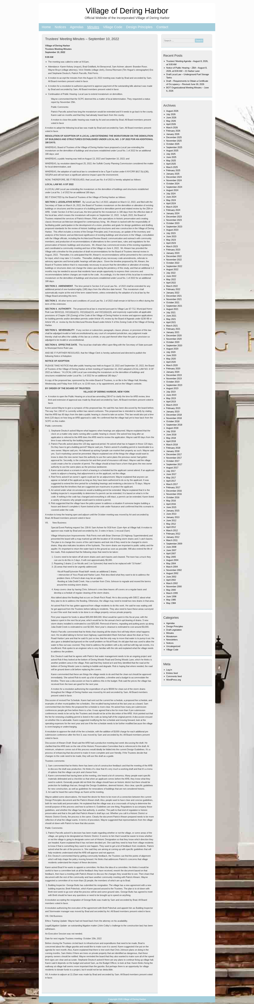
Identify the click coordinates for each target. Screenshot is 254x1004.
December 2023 (174, 216)
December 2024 (174, 177)
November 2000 (174, 586)
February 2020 (173, 368)
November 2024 (174, 180)
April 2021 (171, 322)
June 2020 (171, 355)
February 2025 (173, 170)
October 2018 (172, 421)
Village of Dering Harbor (127, 10)
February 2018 (173, 448)
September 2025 (174, 147)
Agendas (76, 27)
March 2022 (172, 286)
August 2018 (172, 428)
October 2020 (172, 342)
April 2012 (171, 527)
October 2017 (172, 461)
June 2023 (171, 236)
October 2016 (172, 497)
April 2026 (171, 124)
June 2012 (171, 520)
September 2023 (174, 226)
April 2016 (171, 504)
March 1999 (172, 593)
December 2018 (174, 414)
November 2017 (174, 457)
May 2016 (171, 500)
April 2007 (171, 553)
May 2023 (171, 240)
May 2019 (171, 398)
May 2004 (171, 563)
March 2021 (172, 325)
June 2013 (171, 514)
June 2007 (171, 550)
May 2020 (171, 358)
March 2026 (172, 127)
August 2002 (172, 573)
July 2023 (171, 233)
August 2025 (172, 150)
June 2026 (171, 117)
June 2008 (171, 547)
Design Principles (139, 27)
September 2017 (174, 464)
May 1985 (171, 599)
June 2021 (171, 315)
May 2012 (171, 524)
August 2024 (172, 190)
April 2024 (171, 203)
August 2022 (172, 269)
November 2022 (174, 259)
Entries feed (172, 673)
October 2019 (172, 381)
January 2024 (172, 213)
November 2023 (174, 220)
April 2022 (171, 282)
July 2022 (171, 273)
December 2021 (174, 296)
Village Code (112, 27)
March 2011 (172, 540)
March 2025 (172, 167)
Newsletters (172, 639)
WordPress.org (173, 679)
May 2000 (171, 590)
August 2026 (172, 111)
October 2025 (172, 144)
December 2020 (174, 335)
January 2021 (172, 332)
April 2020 (171, 362)
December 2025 (174, 137)
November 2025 (174, 140)
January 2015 (172, 510)
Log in (169, 669)
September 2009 (174, 543)
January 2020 (172, 372)
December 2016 (174, 491)
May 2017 (171, 477)
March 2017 (172, 484)
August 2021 (172, 309)
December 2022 (174, 256)
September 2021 (174, 306)
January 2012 (172, 537)
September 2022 (174, 266)
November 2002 (174, 570)
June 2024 (171, 197)
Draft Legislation (174, 630)
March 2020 (172, 365)
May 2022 (171, 279)
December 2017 (174, 454)
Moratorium (171, 636)
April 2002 (171, 580)
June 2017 (171, 474)
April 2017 (171, 481)
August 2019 (172, 388)
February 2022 (173, 289)
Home (46, 27)
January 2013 (172, 517)
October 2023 (172, 223)
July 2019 (171, 391)
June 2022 (171, 276)
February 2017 (173, 487)
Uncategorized (173, 646)
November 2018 (174, 418)
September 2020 (174, 345)
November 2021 (174, 299)
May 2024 (171, 200)
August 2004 (172, 560)
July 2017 (171, 471)
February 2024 (173, 210)
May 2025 (171, 160)
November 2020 (174, 339)
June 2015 (171, 507)
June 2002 (171, 576)
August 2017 (172, 467)
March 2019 (172, 405)
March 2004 (172, 566)
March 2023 (172, 246)
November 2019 (174, 378)
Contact (162, 27)
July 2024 (171, 193)
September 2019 (174, 385)
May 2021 (171, 319)
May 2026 (171, 121)
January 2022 (172, 292)
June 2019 (171, 395)
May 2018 (171, 438)
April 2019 (171, 401)
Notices (60, 27)
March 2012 (172, 530)
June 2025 (171, 157)
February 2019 (173, 408)
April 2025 (171, 163)
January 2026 (172, 134)
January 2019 (172, 411)
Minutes (93, 27)
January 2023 (172, 253)
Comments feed (174, 676)
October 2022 (172, 263)
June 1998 (171, 596)
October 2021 (172, 302)
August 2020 (172, 348)
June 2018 (171, 434)
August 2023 (172, 230)
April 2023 (171, 243)
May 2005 (171, 557)
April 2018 (171, 441)
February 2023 (173, 249)
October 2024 (172, 183)
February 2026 (173, 130)
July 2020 (171, 352)
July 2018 (171, 431)
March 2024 (172, 206)
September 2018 (174, 424)
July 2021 (171, 312)
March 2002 (172, 583)
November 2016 (174, 494)
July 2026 (171, 114)
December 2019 (174, 375)
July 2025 (171, 154)
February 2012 (173, 533)
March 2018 (172, 444)
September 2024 (174, 187)
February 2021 (173, 329)
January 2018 (172, 451)
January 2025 (172, 173)
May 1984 (171, 603)
